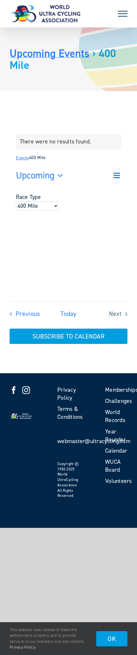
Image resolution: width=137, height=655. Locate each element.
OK (112, 639)
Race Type (28, 197)
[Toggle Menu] (123, 14)
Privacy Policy (22, 647)
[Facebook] (14, 390)
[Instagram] (26, 390)
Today (68, 313)
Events (22, 158)
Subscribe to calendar (68, 336)
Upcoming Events (50, 53)
